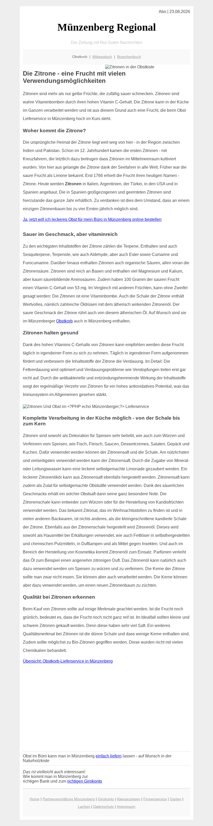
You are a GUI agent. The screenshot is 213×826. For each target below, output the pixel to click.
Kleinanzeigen (128, 799)
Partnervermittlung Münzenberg (69, 799)
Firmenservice (155, 799)
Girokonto (106, 799)
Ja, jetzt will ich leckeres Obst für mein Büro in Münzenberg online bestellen (92, 219)
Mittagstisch (102, 57)
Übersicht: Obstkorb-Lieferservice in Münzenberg (68, 661)
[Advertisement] (106, 708)
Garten (175, 799)
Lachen (84, 806)
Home (34, 799)
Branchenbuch (129, 57)
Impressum (126, 806)
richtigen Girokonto (84, 781)
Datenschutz (103, 806)
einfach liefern (109, 756)
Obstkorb (64, 321)
